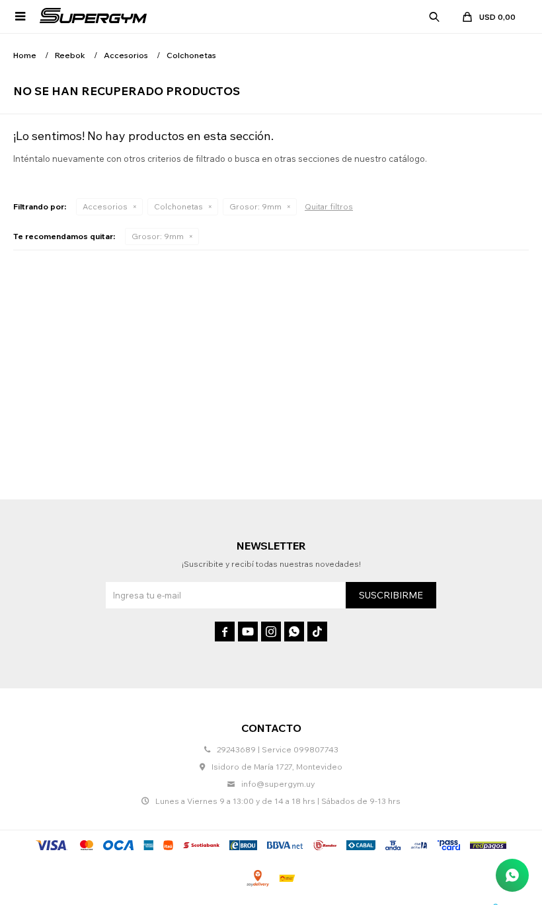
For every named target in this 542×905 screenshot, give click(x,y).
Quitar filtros (329, 206)
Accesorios (105, 206)
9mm (255, 206)
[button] (434, 16)
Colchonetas (178, 206)
